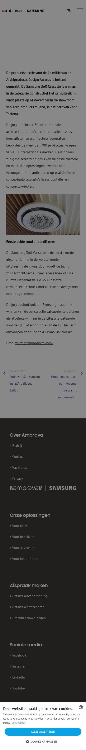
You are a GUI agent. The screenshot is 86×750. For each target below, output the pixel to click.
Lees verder (18, 723)
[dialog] (43, 375)
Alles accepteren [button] (43, 731)
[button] (43, 741)
